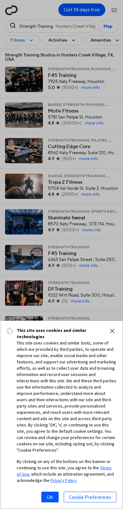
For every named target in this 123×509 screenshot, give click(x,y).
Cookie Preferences (90, 497)
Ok (50, 497)
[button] (112, 331)
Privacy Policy (63, 480)
